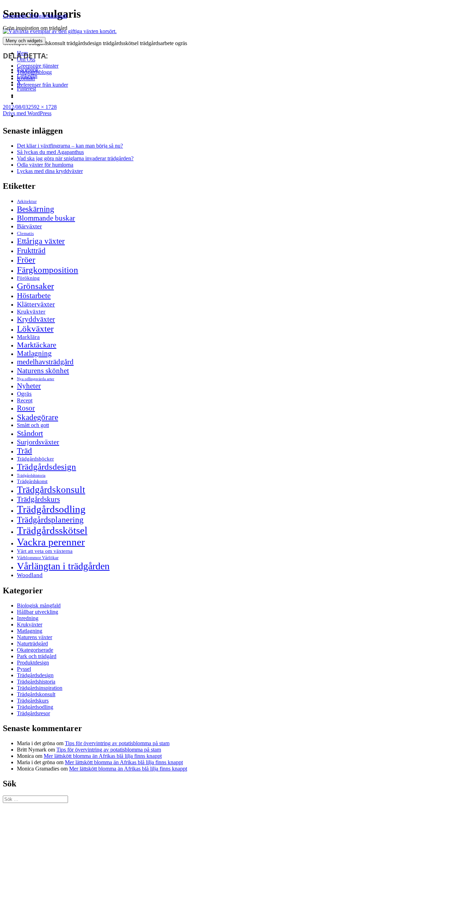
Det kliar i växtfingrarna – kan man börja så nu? (70, 146)
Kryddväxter (36, 319)
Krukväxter (31, 311)
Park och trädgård (36, 656)
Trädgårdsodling (51, 509)
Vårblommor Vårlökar (37, 557)
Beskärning (35, 209)
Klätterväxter (36, 304)
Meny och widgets (24, 40)
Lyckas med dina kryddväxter (50, 171)
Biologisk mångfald (39, 605)
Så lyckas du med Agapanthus (50, 152)
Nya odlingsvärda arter (35, 379)
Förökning (28, 278)
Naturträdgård (32, 644)
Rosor (26, 408)
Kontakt (26, 78)
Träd (24, 450)
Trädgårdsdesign (46, 466)
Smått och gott (33, 425)
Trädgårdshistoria (31, 475)
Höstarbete (34, 295)
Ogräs (24, 393)
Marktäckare (36, 345)
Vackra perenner (51, 542)
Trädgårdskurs (38, 499)
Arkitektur (27, 201)
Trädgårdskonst (32, 481)
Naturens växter (34, 637)
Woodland (30, 575)
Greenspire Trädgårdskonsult (35, 16)
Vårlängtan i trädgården (63, 566)
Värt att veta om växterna (45, 551)
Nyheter (29, 386)
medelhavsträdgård (45, 362)
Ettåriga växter (41, 241)
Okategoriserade (35, 650)
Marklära (28, 337)
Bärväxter (29, 226)
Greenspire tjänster (37, 66)
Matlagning (34, 353)
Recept (24, 400)
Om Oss (26, 59)
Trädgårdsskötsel (52, 530)
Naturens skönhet (43, 370)
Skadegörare (37, 417)
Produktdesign (33, 663)
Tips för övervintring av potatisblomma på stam (117, 743)
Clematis (25, 233)
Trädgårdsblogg (34, 72)
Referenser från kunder (42, 85)
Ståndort (30, 433)
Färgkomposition (47, 269)
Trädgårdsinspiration (39, 688)
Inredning (27, 618)
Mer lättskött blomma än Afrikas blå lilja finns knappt (103, 756)
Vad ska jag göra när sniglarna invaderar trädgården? (75, 158)
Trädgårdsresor (33, 713)
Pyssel (24, 669)
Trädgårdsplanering (50, 519)
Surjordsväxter (38, 442)
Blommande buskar (46, 218)
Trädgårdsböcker (35, 459)
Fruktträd (31, 250)
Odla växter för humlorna (45, 165)
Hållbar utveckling (37, 612)
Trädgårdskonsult (51, 489)
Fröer (26, 259)
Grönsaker (35, 286)
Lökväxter (35, 328)
